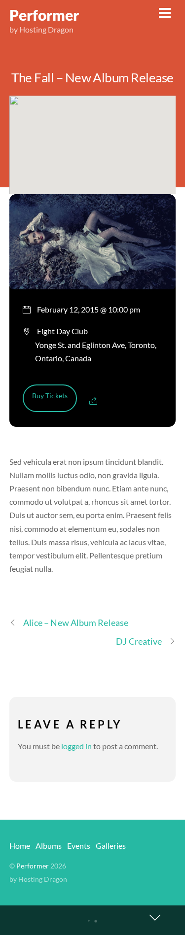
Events (78, 845)
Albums (49, 845)
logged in (76, 746)
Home (19, 845)
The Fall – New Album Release (92, 77)
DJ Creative (139, 641)
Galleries (111, 845)
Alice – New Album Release (75, 622)
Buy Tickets (50, 395)
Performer (32, 866)
